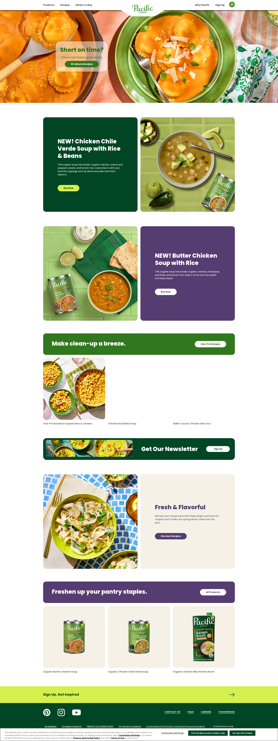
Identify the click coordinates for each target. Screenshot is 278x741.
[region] (139, 734)
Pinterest (46, 712)
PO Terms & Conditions (130, 726)
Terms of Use (117, 738)
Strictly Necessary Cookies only (208, 733)
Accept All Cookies (242, 733)
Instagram (61, 712)
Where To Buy (84, 5)
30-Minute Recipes (82, 64)
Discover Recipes (171, 536)
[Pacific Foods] (146, 10)
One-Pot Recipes (210, 344)
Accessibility (51, 726)
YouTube (76, 712)
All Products (213, 592)
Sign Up (220, 5)
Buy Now (68, 188)
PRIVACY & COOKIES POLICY (100, 726)
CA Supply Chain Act (72, 726)
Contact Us (172, 711)
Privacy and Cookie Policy (86, 738)
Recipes (65, 5)
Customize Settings (129, 735)
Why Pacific (202, 5)
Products (48, 5)
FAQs (191, 711)
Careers (206, 711)
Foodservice (226, 711)
